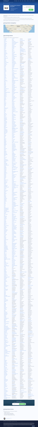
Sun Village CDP (13, 61)
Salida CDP (13, 38)
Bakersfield (5, 45)
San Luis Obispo (5, 214)
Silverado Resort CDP (22, 289)
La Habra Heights (14, 236)
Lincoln (5, 205)
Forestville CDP (13, 316)
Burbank (5, 98)
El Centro (5, 219)
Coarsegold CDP (13, 278)
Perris (4, 134)
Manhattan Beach (6, 248)
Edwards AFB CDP (22, 63)
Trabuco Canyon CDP (22, 216)
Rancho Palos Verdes (6, 225)
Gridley (13, 178)
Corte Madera (13, 114)
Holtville (13, 234)
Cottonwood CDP (14, 226)
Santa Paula (5, 274)
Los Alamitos (13, 83)
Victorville (5, 75)
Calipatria (13, 189)
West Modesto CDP (14, 228)
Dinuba (5, 311)
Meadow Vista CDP (14, 340)
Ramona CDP (5, 331)
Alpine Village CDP (30, 201)
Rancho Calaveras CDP (14, 227)
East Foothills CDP (14, 184)
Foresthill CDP (21, 217)
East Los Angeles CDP (6, 88)
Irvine (4, 49)
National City (5, 182)
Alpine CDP (5, 393)
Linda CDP (5, 317)
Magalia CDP (13, 107)
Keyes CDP (13, 241)
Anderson (13, 94)
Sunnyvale (5, 70)
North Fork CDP (13, 384)
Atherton (13, 190)
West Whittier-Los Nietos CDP (7, 296)
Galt (4, 302)
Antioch (5, 85)
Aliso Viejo (5, 197)
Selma (4, 310)
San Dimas (5, 250)
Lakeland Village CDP (14, 73)
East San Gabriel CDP (6, 323)
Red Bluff (13, 40)
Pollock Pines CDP (14, 206)
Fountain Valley (5, 181)
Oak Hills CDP (13, 134)
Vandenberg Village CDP (14, 192)
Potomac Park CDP (14, 108)
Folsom (5, 128)
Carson (5, 111)
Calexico (5, 232)
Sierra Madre (13, 93)
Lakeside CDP (5, 337)
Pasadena (5, 77)
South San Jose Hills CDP (6, 353)
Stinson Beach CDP (22, 390)
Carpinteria (13, 57)
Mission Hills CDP (14, 349)
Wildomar (5, 243)
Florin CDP (5, 200)
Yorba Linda (5, 157)
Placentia (5, 196)
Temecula (5, 89)
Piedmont (13, 91)
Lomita (5, 339)
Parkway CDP (5, 386)
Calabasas (5, 316)
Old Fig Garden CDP (14, 233)
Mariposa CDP (21, 211)
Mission (4, 421)
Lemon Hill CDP (13, 41)
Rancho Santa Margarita (6, 211)
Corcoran (5, 324)
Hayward (5, 68)
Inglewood (5, 99)
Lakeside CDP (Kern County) (23, 191)
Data (14, 421)
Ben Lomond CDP (14, 176)
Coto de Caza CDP (6, 388)
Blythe (4, 366)
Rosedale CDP (5, 360)
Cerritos (5, 203)
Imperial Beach (5, 295)
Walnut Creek (5, 153)
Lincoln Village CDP (14, 343)
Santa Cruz (5, 168)
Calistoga (13, 255)
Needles (13, 271)
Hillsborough (13, 90)
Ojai (12, 170)
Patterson (5, 315)
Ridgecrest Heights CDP (30, 151)
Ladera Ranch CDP (6, 300)
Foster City (5, 254)
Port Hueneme (5, 330)
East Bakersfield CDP (14, 97)
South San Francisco (6, 160)
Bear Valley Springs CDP (14, 265)
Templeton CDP (13, 145)
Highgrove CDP (13, 214)
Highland (5, 183)
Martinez (5, 240)
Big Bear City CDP (14, 62)
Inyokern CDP (21, 309)
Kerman (5, 389)
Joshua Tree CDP (14, 183)
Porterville (5, 170)
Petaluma (5, 177)
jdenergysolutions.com (13, 9)
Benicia (5, 288)
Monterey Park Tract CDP (30, 168)
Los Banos (5, 217)
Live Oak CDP (5, 375)
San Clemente (5, 164)
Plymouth (21, 234)
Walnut (5, 282)
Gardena (5, 175)
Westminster (5, 118)
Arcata (4, 358)
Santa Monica (5, 117)
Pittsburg (5, 140)
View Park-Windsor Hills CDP (15, 92)
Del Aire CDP (13, 106)
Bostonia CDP (5, 367)
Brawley (5, 293)
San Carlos (5, 273)
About (5, 421)
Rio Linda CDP (5, 373)
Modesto (5, 54)
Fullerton (5, 74)
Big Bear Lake (13, 264)
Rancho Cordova (6, 131)
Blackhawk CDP (13, 101)
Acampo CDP (29, 145)
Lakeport (13, 266)
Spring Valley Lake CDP (14, 149)
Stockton (5, 47)
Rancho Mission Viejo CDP (15, 131)
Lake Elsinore (5, 148)
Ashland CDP (5, 314)
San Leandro (5, 121)
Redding (5, 110)
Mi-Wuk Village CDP (22, 255)
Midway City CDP (14, 146)
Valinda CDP (5, 332)
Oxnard (5, 57)
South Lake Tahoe (6, 338)
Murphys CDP (21, 126)
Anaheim (5, 46)
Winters (13, 191)
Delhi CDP (13, 99)
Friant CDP (29, 59)
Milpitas (5, 139)
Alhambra (5, 133)
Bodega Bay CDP (22, 233)
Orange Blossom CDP (22, 224)
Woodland (5, 174)
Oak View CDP (13, 217)
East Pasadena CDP (14, 232)
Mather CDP (13, 280)
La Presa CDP (5, 234)
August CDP (13, 121)
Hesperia (5, 103)
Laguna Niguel (5, 163)
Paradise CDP (29, 188)
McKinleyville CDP (6, 379)
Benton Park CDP (14, 260)
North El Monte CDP (14, 314)
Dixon (4, 359)
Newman (13, 79)
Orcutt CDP (5, 272)
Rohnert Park (5, 218)
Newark (5, 213)
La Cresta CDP (13, 139)
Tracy (4, 107)
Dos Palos (13, 235)
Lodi (4, 156)
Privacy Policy (13, 421)
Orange (5, 76)
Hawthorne (5, 125)
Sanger (5, 294)
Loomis (13, 196)
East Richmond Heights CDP (15, 363)
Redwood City (5, 132)
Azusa (4, 204)
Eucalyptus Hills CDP (14, 220)
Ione (12, 242)
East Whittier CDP (14, 119)
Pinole (4, 357)
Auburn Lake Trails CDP (14, 329)
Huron (12, 213)
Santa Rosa (5, 61)
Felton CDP (13, 347)
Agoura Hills (5, 344)
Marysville (13, 74)
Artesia (5, 382)
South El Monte (5, 350)
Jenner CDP (29, 363)
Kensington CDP (13, 253)
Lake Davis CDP (29, 287)
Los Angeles (5, 38)
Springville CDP (29, 41)
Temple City (5, 242)
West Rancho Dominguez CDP (7, 328)
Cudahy (5, 322)
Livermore (5, 124)
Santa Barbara (5, 119)
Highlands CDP (21, 55)
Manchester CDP (30, 134)
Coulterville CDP (29, 318)
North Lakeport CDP (14, 395)
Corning (13, 152)
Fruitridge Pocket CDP (14, 225)
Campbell (5, 221)
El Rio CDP (13, 207)
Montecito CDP (13, 144)
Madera (5, 155)
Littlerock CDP (21, 230)
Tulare (4, 150)
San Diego (5, 39)
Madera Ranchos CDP (14, 350)
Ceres (4, 206)
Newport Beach (5, 127)
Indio (4, 112)
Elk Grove (5, 60)
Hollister (5, 228)
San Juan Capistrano (6, 249)
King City (13, 53)
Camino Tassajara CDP (14, 212)
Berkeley (5, 84)
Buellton (13, 258)
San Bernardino (5, 53)
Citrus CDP (13, 105)
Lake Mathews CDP (14, 181)
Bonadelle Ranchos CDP (14, 239)
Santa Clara (5, 78)
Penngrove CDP (21, 108)
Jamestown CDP (13, 339)
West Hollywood (6, 247)
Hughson (13, 182)
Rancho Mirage (5, 374)
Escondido (5, 71)
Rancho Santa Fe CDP (22, 40)
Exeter (12, 113)
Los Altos (5, 267)
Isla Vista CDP (5, 390)
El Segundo (5, 372)
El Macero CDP (21, 258)
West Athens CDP (14, 126)
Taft (12, 138)
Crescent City (13, 200)
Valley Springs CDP (14, 310)
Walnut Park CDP (6, 380)
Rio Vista (13, 120)
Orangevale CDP (6, 246)
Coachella (5, 226)
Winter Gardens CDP (6, 329)
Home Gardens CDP (14, 63)
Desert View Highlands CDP (15, 373)
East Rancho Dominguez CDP (15, 42)
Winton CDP (13, 86)
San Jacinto (5, 191)
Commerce (13, 72)
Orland (13, 151)
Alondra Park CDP (14, 158)
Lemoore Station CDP (14, 199)
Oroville (5, 343)
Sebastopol (13, 175)
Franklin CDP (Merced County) (15, 185)
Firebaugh (13, 157)
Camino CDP (21, 121)
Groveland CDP (29, 38)
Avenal (12, 49)
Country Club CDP (14, 124)
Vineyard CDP (5, 227)
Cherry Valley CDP (14, 164)
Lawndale (5, 262)
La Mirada (5, 212)
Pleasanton (5, 141)
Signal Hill (13, 84)
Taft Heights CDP (22, 182)
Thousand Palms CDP (14, 156)
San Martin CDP (13, 204)
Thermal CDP (21, 226)
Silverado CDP (21, 308)
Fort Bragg (13, 193)
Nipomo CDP (5, 364)
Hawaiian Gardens (14, 46)
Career (16, 421)
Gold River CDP (13, 159)
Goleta (4, 260)
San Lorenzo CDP (6, 275)
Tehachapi (13, 55)
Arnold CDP (21, 119)
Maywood (5, 301)
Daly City (5, 104)
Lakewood (5, 135)
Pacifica (5, 233)
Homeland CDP (13, 198)
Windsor (5, 292)
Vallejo (4, 81)
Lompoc (5, 220)
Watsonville (5, 193)
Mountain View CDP (22, 132)
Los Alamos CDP (21, 205)
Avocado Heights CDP (14, 56)
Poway (4, 207)
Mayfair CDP (13, 252)
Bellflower (5, 142)
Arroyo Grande (5, 365)
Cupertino (5, 176)
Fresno (5, 42)
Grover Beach (13, 64)
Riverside (5, 48)
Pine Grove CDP (21, 48)
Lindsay (13, 67)
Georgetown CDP (14, 390)
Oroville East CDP (14, 166)
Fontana (5, 55)
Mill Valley (13, 45)
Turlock (5, 146)
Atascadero (5, 278)
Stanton (5, 236)
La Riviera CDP (13, 85)
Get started (30, 9)
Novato (5, 192)
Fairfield (5, 83)
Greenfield (5, 361)
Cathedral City (5, 198)
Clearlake (5, 378)
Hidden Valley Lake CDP (14, 218)
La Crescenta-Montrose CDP (7, 345)
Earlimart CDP (13, 160)
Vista (4, 106)
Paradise (13, 165)
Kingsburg (13, 75)
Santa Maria (5, 90)
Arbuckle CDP (13, 366)
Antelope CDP (5, 210)
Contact (7, 421)
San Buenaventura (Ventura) (7, 92)
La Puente (5, 235)
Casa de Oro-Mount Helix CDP (7, 351)
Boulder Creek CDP (14, 251)
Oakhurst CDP (13, 254)
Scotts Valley (13, 76)
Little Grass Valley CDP (30, 379)
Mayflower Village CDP (14, 243)
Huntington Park (6, 185)
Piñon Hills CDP (13, 169)
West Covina (5, 96)
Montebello (5, 167)
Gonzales (13, 141)
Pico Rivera (5, 169)
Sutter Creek (21, 70)
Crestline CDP (13, 130)
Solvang (13, 221)
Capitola (13, 118)
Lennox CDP (5, 336)
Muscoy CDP (13, 98)
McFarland (13, 47)
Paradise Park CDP (22, 370)
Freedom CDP (13, 354)
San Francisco (5, 41)
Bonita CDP (13, 60)
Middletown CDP (22, 168)
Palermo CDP (13, 247)
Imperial (5, 347)
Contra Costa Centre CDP (14, 197)
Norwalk (5, 105)
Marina (5, 325)
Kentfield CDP (13, 177)
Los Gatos (5, 256)
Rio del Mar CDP (13, 132)
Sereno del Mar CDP (30, 331)
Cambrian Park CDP (14, 324)
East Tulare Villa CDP (22, 342)
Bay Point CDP (5, 307)
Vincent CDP (5, 381)
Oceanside (5, 63)
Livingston (13, 48)
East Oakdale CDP (22, 91)
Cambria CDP (13, 240)
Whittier (5, 126)
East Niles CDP (5, 281)
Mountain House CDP (6, 318)
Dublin (4, 147)
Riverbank (5, 308)
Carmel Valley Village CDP (14, 292)
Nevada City (13, 380)
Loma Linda (5, 309)
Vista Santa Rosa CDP (22, 150)
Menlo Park (5, 253)
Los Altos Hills (13, 143)
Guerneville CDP (13, 274)
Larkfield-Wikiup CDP (14, 174)
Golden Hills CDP (14, 117)
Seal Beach (5, 304)
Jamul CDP (13, 224)
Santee (5, 178)
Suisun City (5, 280)
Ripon (4, 387)
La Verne (5, 268)
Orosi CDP (13, 140)
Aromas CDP (21, 39)
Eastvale (5, 149)
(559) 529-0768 (12, 10)
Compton (5, 113)
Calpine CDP (29, 154)
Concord (5, 82)
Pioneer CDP (21, 184)
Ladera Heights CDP (14, 203)
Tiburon (13, 133)
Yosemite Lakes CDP (14, 246)
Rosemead (5, 199)
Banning (5, 279)
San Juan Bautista (22, 131)
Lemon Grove (5, 286)
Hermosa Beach (5, 352)
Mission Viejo (5, 114)
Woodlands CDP (21, 124)
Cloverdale (13, 137)
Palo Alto (5, 162)
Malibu (13, 100)
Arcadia (5, 184)
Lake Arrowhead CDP (14, 125)
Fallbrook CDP (5, 257)
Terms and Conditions (9, 421)
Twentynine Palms (6, 289)
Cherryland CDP (5, 394)
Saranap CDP (13, 219)
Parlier (12, 39)
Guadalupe (13, 153)
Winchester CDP (13, 369)
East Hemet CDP (6, 346)
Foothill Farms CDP (6, 239)
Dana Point (5, 255)
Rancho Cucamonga (6, 62)
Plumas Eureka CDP (30, 58)
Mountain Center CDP (30, 332)
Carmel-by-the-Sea (14, 370)
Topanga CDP (13, 150)
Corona (5, 67)
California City (5, 398)
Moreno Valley (5, 56)
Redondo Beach (5, 154)
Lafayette (5, 303)
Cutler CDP (13, 257)
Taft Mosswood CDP (22, 203)
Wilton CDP (13, 211)
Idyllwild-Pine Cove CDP (22, 49)
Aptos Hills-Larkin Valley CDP (23, 159)
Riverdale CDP (21, 78)
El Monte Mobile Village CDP (31, 395)
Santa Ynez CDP (13, 282)
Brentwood (5, 161)
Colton (4, 189)
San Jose (5, 40)
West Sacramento (6, 190)
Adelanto (5, 241)
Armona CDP (13, 286)
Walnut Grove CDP (22, 231)
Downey (5, 91)
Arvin (4, 354)
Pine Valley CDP (21, 153)
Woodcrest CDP (5, 371)
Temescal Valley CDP (6, 285)
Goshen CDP (13, 259)
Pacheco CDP (13, 261)
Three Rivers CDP (22, 72)
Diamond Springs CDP (14, 87)
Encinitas (5, 171)
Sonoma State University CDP (23, 183)
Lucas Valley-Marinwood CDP (15, 205)
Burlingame (5, 271)
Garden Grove (5, 64)
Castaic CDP (5, 368)
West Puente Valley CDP (6, 321)
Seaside (5, 261)
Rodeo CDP (13, 127)
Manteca (5, 120)
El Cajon (5, 97)
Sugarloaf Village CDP (30, 358)
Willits (12, 267)
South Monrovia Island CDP (15, 210)
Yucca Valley (5, 335)
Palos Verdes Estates (14, 54)
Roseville (5, 69)
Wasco (4, 287)
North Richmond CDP (14, 308)
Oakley (5, 224)
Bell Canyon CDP (22, 134)
